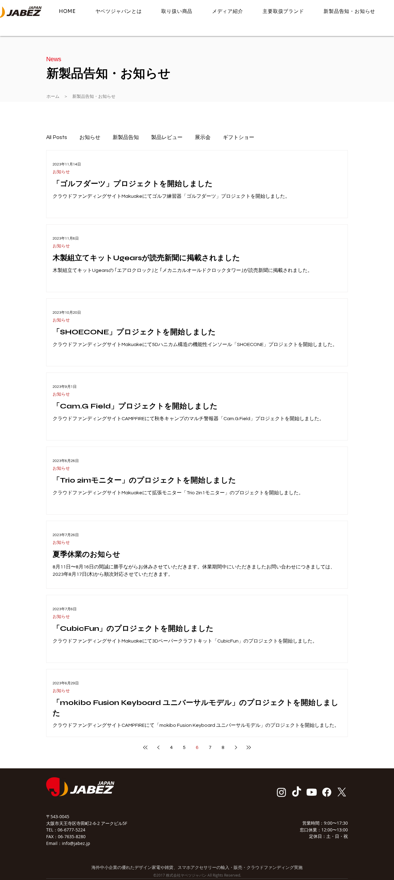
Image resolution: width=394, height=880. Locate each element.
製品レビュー (167, 137)
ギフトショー (238, 137)
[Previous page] (158, 747)
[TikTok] (297, 792)
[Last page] (248, 747)
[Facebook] (327, 792)
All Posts (56, 137)
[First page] (145, 747)
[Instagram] (281, 792)
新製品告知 (126, 137)
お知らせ (89, 137)
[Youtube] (312, 792)
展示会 (203, 137)
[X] (342, 792)
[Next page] (235, 747)
